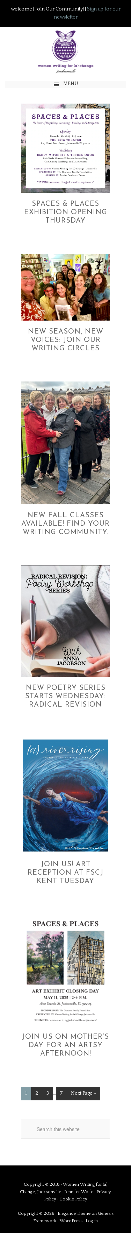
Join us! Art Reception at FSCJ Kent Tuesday (65, 873)
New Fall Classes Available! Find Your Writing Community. (65, 524)
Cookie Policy (73, 1199)
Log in (92, 1220)
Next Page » (83, 1093)
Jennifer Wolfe (79, 1191)
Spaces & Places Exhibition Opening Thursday (65, 212)
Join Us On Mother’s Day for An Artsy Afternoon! (65, 1045)
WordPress (71, 1220)
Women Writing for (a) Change (65, 50)
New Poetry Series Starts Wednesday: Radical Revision (65, 696)
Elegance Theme (74, 1213)
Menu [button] (70, 83)
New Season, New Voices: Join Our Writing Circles (65, 340)
